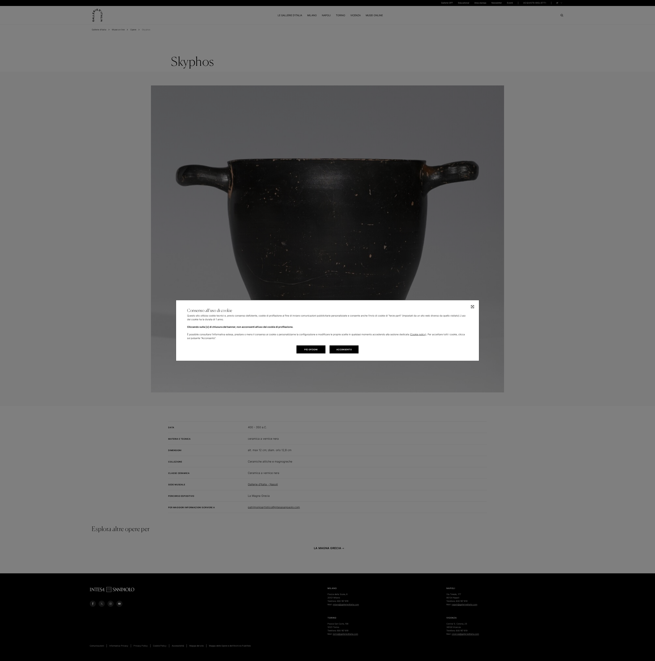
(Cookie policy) (418, 334)
